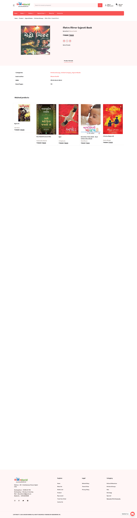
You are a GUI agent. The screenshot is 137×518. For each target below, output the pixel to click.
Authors (30, 13)
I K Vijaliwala (62, 141)
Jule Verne (17, 127)
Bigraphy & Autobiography (113, 499)
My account (60, 496)
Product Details (68, 61)
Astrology (109, 492)
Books (22, 13)
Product (21, 18)
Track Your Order (61, 499)
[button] (14, 5)
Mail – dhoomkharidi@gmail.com (22, 494)
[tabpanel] (35, 40)
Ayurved (109, 496)
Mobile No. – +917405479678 (21, 496)
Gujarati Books (29, 18)
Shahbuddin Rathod (41, 140)
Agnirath (16, 123)
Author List (60, 489)
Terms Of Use (85, 486)
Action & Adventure (112, 483)
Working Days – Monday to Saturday (23, 492)
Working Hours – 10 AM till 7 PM (22, 490)
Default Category (66, 72)
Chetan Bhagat (107, 140)
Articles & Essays (38, 18)
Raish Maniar (84, 141)
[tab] (68, 61)
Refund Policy (85, 483)
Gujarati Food (40, 13)
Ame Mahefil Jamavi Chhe (43, 137)
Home (15, 13)
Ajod (60, 137)
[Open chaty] (132, 514)
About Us (51, 13)
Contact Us (60, 13)
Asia (108, 489)
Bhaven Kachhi (73, 31)
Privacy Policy (85, 489)
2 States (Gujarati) (108, 136)
